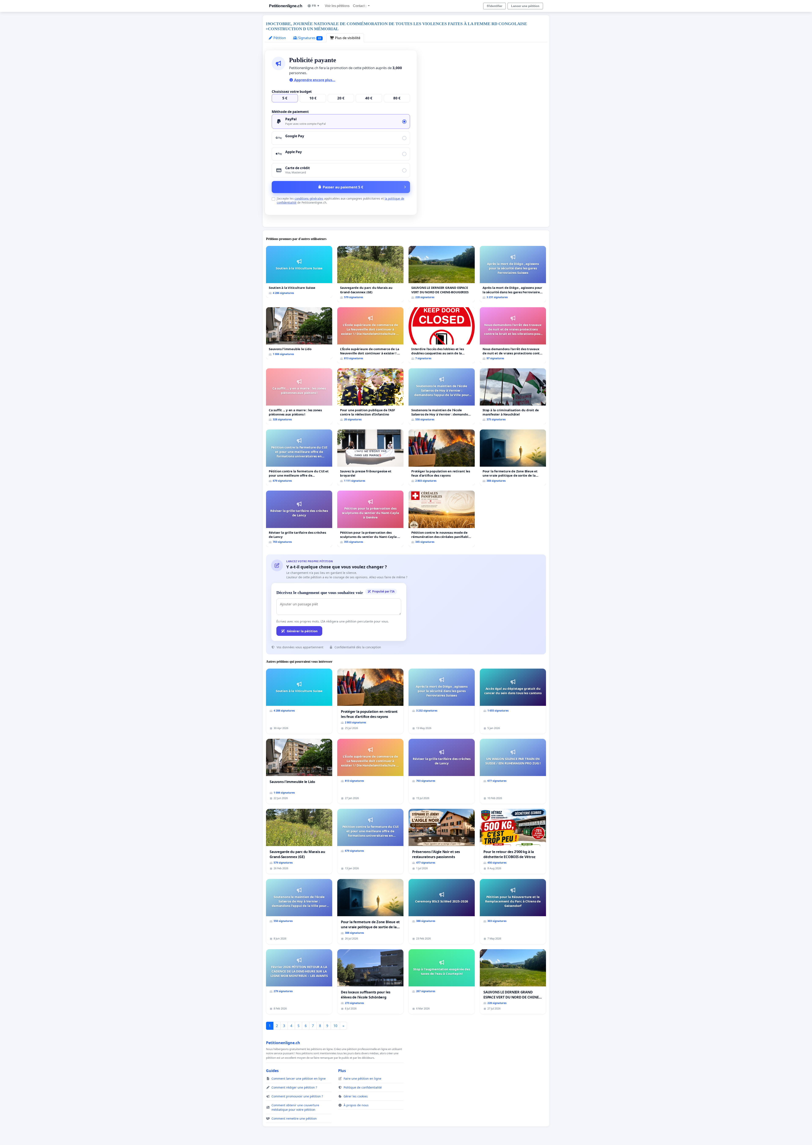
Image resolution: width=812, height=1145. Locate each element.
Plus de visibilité (347, 38)
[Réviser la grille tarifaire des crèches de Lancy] (299, 519)
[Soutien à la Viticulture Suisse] (299, 272)
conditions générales (309, 198)
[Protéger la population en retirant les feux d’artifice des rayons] (442, 457)
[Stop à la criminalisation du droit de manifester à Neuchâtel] (513, 396)
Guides (272, 1070)
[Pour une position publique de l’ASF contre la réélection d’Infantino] (370, 396)
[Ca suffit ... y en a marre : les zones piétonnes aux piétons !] (299, 396)
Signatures (309, 38)
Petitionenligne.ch (285, 6)
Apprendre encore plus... (314, 80)
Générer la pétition (302, 631)
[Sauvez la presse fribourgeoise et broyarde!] (370, 457)
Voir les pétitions (337, 6)
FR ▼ (316, 5)
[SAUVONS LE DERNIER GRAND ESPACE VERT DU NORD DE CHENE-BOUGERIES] (442, 274)
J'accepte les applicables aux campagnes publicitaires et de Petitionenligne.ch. (340, 200)
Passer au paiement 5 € (343, 187)
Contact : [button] (360, 6)
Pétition (279, 38)
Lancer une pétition (525, 6)
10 (335, 1025)
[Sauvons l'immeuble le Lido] (299, 333)
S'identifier (494, 6)
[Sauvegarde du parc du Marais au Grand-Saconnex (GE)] (370, 274)
